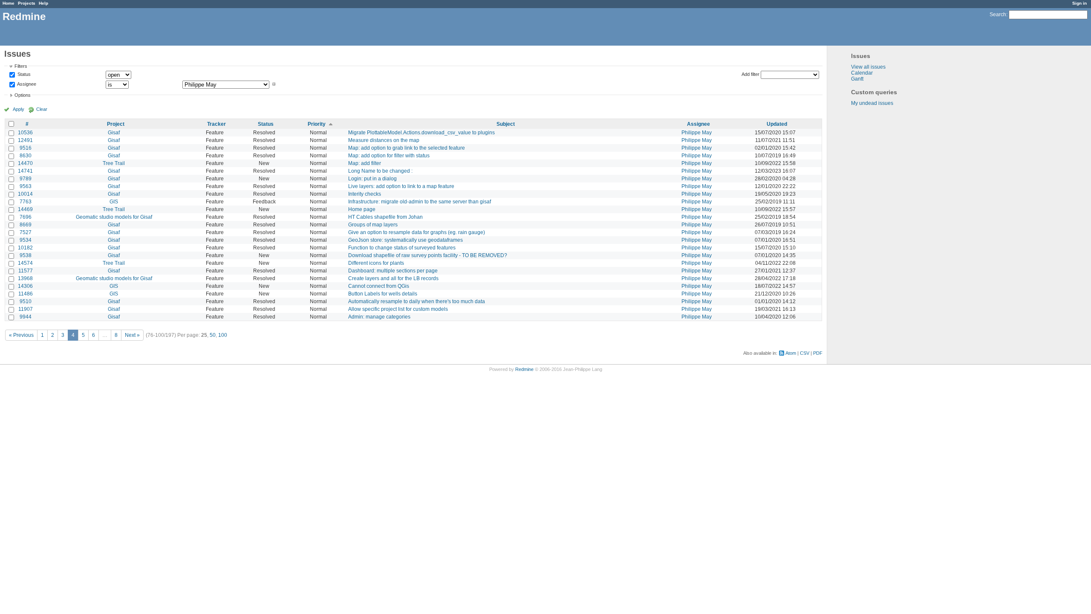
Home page (361, 209)
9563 (26, 186)
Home (8, 3)
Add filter (750, 74)
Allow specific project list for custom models (398, 309)
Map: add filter (364, 163)
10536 (25, 133)
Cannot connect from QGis (378, 286)
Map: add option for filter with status (389, 156)
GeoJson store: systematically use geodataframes (405, 240)
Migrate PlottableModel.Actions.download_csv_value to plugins (421, 133)
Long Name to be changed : (380, 171)
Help (43, 3)
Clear (41, 109)
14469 (25, 209)
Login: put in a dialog (372, 179)
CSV (804, 353)
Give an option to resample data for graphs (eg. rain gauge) (416, 232)
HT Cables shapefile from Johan (385, 217)
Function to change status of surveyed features (402, 248)
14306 (25, 286)
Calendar (862, 73)
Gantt (857, 79)
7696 (26, 217)
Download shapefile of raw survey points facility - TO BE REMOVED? (427, 255)
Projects (26, 3)
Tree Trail (114, 163)
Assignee (26, 84)
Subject (505, 124)
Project (115, 124)
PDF (818, 353)
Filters (20, 66)
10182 (25, 248)
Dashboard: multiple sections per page (393, 271)
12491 (25, 140)
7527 (26, 232)
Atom (790, 353)
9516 (26, 148)
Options (22, 95)
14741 (25, 171)
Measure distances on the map (383, 140)
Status (23, 74)
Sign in (1079, 3)
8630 (26, 156)
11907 (25, 309)
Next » (132, 335)
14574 (25, 263)
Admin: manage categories (379, 317)
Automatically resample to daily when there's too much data (416, 301)
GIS (114, 202)
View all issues (868, 67)
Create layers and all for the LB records (393, 278)
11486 (25, 294)
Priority (317, 124)
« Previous (21, 335)
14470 (25, 163)
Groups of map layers (373, 225)
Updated (777, 124)
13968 (25, 278)
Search (998, 14)
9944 (26, 317)
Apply (18, 109)
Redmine (524, 369)
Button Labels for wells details (382, 294)
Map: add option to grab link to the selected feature (406, 148)
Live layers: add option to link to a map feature (401, 186)
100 (222, 335)
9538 (26, 255)
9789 (26, 179)
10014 (25, 194)
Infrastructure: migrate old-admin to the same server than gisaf (419, 202)
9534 (26, 240)
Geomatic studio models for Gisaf (114, 217)
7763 (26, 202)
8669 (26, 225)
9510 (26, 301)
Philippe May (696, 133)
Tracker (216, 124)
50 (213, 335)
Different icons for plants (376, 263)
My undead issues (872, 103)
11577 (25, 271)
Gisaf (114, 133)
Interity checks (364, 194)
